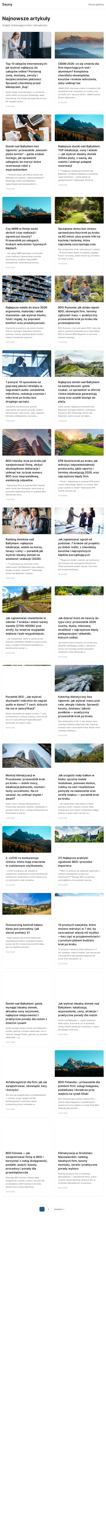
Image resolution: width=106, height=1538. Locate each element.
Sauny (7, 4)
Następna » (59, 1209)
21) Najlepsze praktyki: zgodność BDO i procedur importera (75, 861)
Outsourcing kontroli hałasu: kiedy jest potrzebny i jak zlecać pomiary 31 (24, 928)
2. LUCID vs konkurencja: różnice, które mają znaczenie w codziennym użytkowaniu (25, 861)
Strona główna (96, 4)
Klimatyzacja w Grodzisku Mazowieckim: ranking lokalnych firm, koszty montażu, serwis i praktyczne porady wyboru (77, 1160)
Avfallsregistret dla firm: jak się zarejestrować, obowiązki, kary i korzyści (26, 1086)
